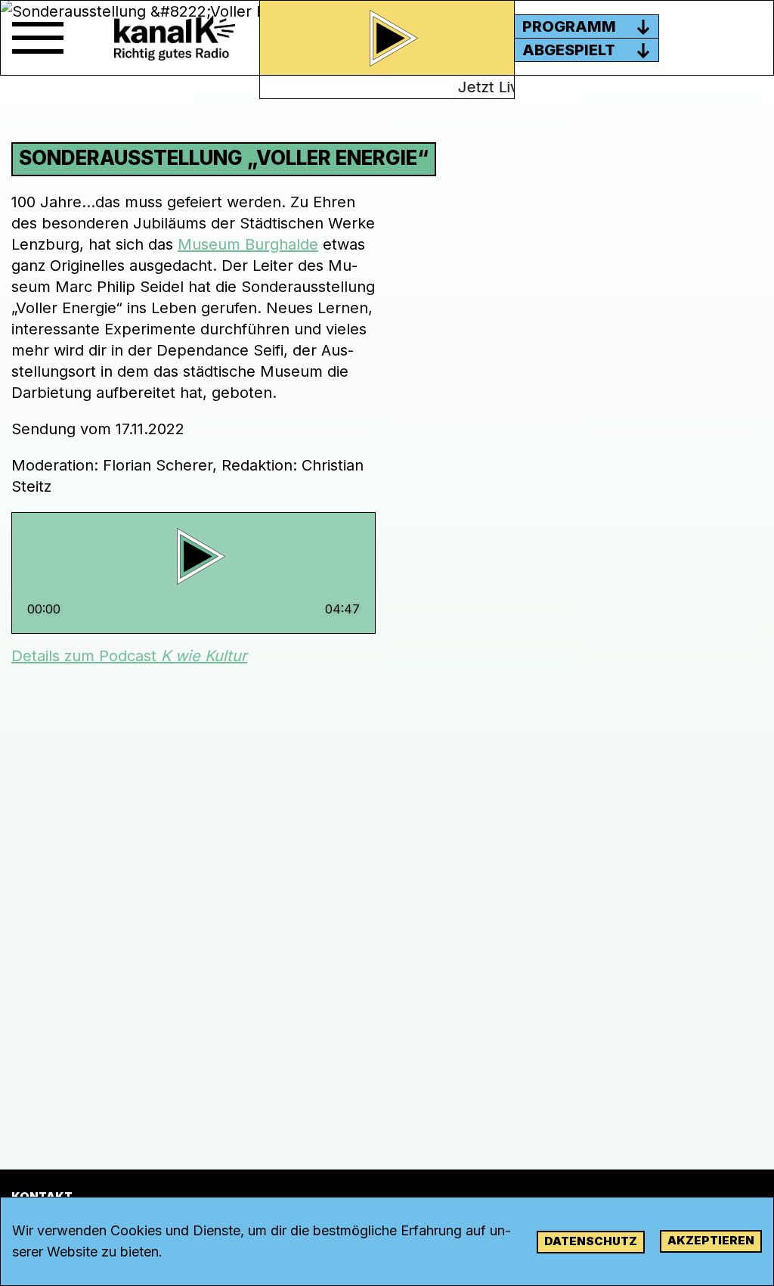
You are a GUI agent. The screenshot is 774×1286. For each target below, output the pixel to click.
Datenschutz (590, 1241)
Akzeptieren (710, 1240)
